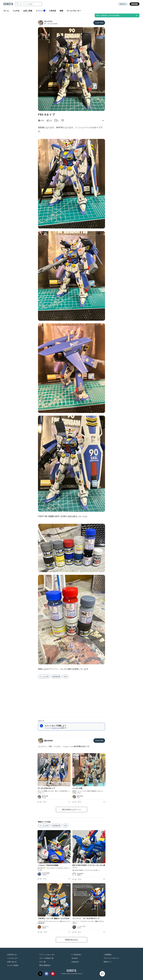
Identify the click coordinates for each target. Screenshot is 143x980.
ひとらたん (45, 926)
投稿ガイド (107, 962)
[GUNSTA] (8, 4)
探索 (61, 11)
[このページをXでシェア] (40, 973)
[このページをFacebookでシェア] (46, 973)
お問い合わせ (12, 962)
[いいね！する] (102, 973)
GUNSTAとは (12, 954)
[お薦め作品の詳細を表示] (103, 120)
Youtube (75, 958)
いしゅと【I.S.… (82, 926)
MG (45, 24)
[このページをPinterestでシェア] (52, 973)
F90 (65, 676)
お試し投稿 (27, 11)
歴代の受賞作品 (44, 965)
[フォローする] (99, 22)
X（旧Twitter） (77, 954)
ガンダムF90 (44, 676)
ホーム (6, 11)
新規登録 (134, 4)
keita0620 (80, 873)
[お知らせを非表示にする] (137, 15)
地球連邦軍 (56, 676)
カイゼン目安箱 (12, 965)
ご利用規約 (107, 954)
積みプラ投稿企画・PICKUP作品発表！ (108, 15)
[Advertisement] (71, 696)
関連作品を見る (71, 940)
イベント (40, 11)
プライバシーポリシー (111, 958)
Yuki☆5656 (45, 873)
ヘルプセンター (75, 11)
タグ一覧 (42, 962)
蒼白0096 (48, 21)
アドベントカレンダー (47, 954)
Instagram (75, 962)
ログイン (123, 4)
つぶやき (16, 11)
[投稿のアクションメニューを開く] (69, 802)
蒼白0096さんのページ (71, 809)
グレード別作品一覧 (46, 958)
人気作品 (52, 11)
